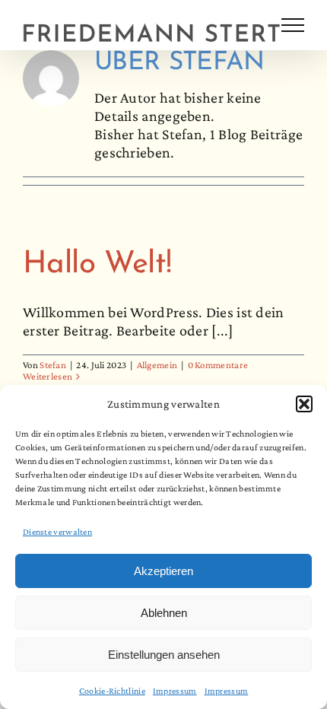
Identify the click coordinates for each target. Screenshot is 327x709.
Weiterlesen (47, 376)
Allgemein (157, 364)
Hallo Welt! (97, 265)
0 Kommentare (218, 364)
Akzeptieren (163, 570)
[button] (304, 404)
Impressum (175, 690)
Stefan (53, 364)
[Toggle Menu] (292, 25)
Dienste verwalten (57, 531)
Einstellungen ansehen (164, 654)
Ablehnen (164, 612)
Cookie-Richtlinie (112, 690)
